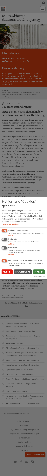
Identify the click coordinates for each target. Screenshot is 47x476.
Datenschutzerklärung (11, 224)
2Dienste (11, 243)
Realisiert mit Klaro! (39, 276)
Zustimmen (39, 271)
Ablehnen (7, 271)
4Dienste (11, 235)
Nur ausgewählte (22, 271)
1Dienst (11, 254)
